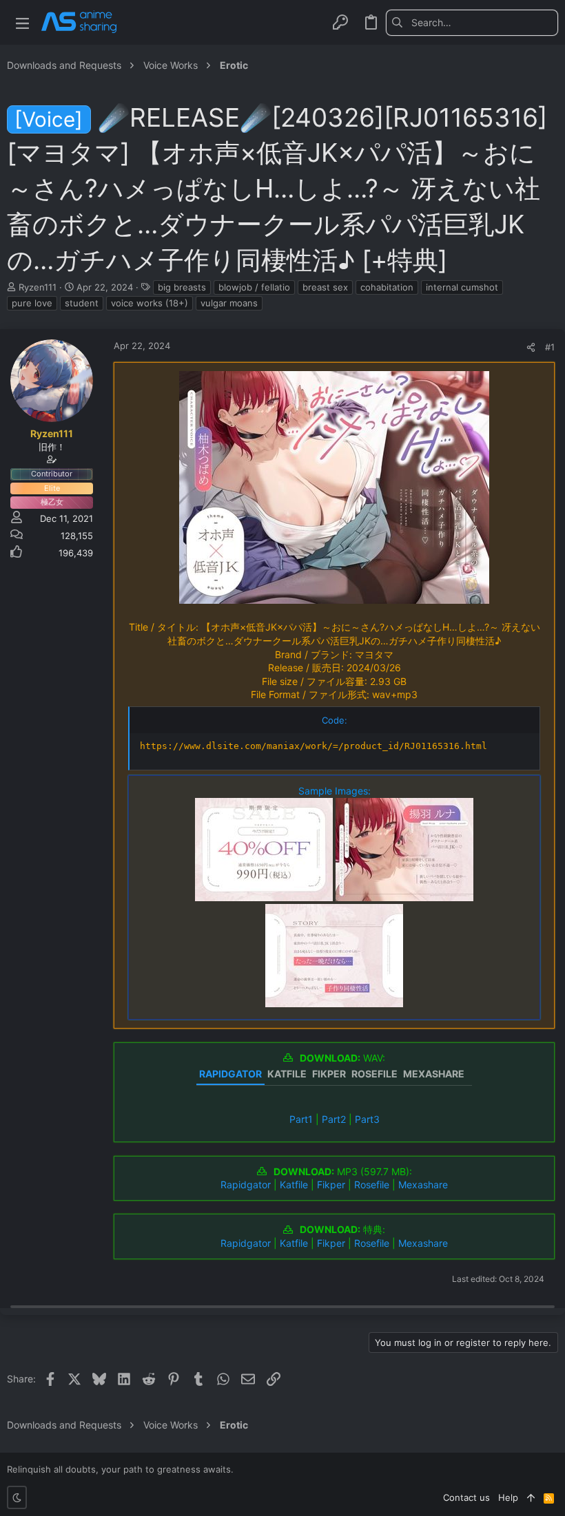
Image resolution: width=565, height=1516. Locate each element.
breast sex (325, 287)
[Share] (531, 347)
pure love (32, 302)
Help (508, 1497)
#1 (550, 346)
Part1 (301, 1119)
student (82, 302)
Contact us (466, 1497)
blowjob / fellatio (254, 287)
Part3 (367, 1119)
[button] (22, 22)
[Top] (531, 1497)
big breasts (182, 287)
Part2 (334, 1119)
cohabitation (386, 287)
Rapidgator (245, 1184)
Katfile (294, 1184)
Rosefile (371, 1184)
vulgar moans (229, 302)
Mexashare (423, 1184)
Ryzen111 (37, 287)
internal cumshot (462, 287)
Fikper (331, 1184)
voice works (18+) (149, 302)
